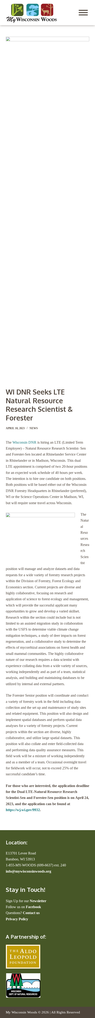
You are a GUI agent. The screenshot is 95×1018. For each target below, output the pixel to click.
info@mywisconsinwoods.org (28, 871)
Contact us (31, 913)
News (34, 428)
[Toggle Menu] (83, 12)
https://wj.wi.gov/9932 (23, 810)
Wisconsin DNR (24, 442)
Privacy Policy (17, 919)
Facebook (33, 907)
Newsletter (38, 901)
